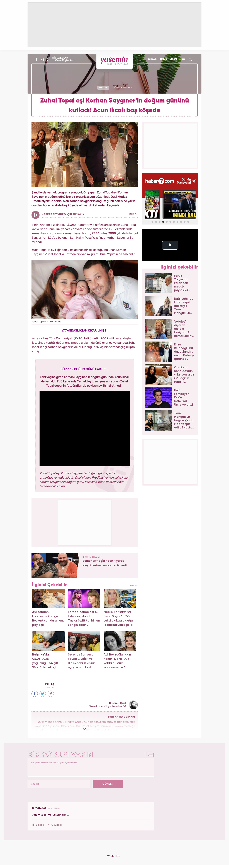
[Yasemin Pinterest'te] (48, 59)
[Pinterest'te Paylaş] (51, 694)
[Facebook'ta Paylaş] (34, 694)
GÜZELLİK (152, 59)
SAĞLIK (163, 59)
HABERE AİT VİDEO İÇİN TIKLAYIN (88, 214)
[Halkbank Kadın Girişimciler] (62, 59)
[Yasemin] (114, 61)
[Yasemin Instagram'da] (42, 59)
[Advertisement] (85, 521)
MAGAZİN (103, 88)
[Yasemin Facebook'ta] (36, 59)
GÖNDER (108, 784)
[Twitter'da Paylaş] (43, 694)
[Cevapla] (55, 825)
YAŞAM (173, 59)
